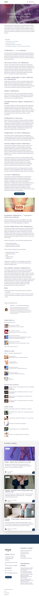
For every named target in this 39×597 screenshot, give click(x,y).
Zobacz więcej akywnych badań (10, 346)
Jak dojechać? (8, 568)
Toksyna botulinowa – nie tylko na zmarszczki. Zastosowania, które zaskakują (26, 569)
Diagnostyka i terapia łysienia (26, 550)
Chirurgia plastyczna (24, 552)
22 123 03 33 (9, 570)
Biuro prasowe (6, 592)
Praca (5, 591)
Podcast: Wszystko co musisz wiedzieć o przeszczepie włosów (26, 583)
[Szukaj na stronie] (28, 2)
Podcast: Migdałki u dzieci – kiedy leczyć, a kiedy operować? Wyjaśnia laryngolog (26, 580)
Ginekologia (22, 555)
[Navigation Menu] (33, 2)
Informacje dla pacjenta (8, 589)
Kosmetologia (23, 556)
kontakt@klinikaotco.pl (12, 573)
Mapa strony (6, 594)
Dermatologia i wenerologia (26, 558)
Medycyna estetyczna (24, 553)
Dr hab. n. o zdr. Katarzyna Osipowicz (19, 305)
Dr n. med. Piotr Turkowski (10, 472)
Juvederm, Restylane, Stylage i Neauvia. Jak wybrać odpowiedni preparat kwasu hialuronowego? (26, 576)
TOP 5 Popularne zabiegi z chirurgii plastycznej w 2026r (26, 572)
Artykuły (7, 448)
